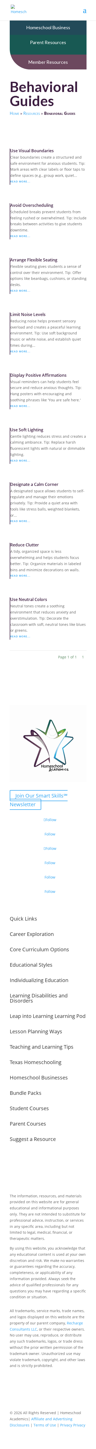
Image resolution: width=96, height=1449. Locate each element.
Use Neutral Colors (28, 599)
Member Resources (48, 62)
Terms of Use (45, 1425)
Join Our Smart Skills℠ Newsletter (39, 800)
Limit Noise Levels (28, 314)
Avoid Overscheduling (31, 205)
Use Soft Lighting (26, 430)
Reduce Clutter (24, 545)
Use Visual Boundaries (32, 151)
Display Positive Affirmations (38, 375)
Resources (31, 113)
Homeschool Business (48, 27)
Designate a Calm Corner (34, 484)
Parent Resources (48, 42)
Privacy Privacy (72, 1425)
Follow (50, 834)
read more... (20, 181)
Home (14, 113)
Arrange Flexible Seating (33, 260)
